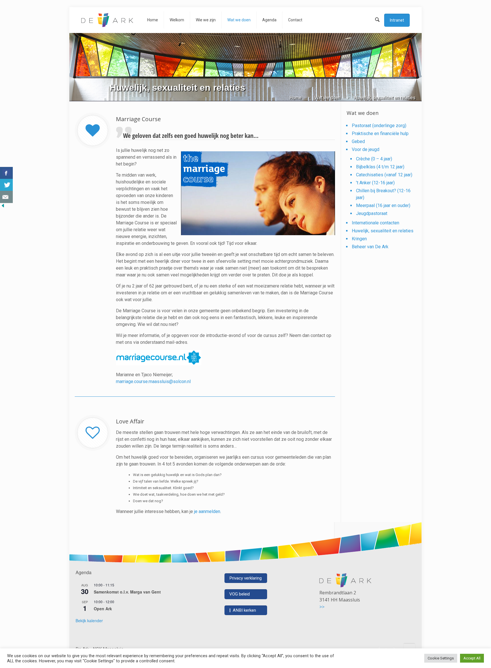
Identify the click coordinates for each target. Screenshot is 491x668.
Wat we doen (327, 97)
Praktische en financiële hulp (380, 133)
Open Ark (103, 608)
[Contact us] (6, 197)
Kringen (359, 238)
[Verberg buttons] (3, 207)
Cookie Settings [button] (441, 658)
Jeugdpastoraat (371, 213)
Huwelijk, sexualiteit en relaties (382, 230)
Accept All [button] (471, 658)
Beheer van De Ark (370, 246)
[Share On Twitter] (6, 185)
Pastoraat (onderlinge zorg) (379, 125)
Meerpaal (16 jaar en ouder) (383, 205)
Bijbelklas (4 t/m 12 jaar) (380, 166)
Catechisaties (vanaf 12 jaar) (384, 174)
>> (321, 607)
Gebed (358, 141)
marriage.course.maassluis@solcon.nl (153, 381)
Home (295, 97)
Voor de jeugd (365, 149)
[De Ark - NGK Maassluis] (107, 20)
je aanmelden (207, 511)
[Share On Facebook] (6, 173)
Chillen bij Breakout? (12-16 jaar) (383, 194)
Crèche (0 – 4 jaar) (374, 159)
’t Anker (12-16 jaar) (375, 182)
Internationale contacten (375, 223)
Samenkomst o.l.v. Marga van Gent (127, 592)
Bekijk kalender (89, 620)
